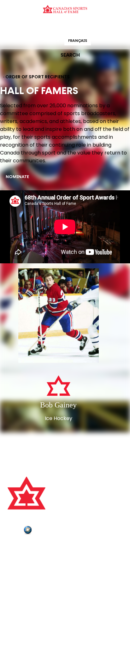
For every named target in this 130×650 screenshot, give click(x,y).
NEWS (15, 573)
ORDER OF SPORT (73, 26)
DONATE (17, 582)
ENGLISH (51, 41)
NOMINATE (17, 177)
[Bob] (58, 316)
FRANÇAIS (77, 41)
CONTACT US (23, 556)
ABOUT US (19, 547)
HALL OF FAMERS (110, 26)
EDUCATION (40, 26)
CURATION (14, 26)
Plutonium (45, 531)
